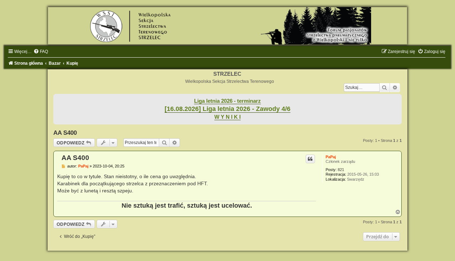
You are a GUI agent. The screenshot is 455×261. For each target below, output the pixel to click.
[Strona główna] (227, 25)
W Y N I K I (227, 117)
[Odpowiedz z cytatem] (310, 159)
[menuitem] (40, 51)
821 (341, 169)
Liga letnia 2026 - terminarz (227, 101)
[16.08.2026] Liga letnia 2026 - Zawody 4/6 (227, 108)
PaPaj (331, 157)
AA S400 (65, 132)
